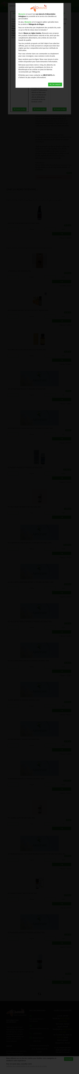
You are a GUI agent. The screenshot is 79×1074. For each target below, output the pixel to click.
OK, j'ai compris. (55, 84)
